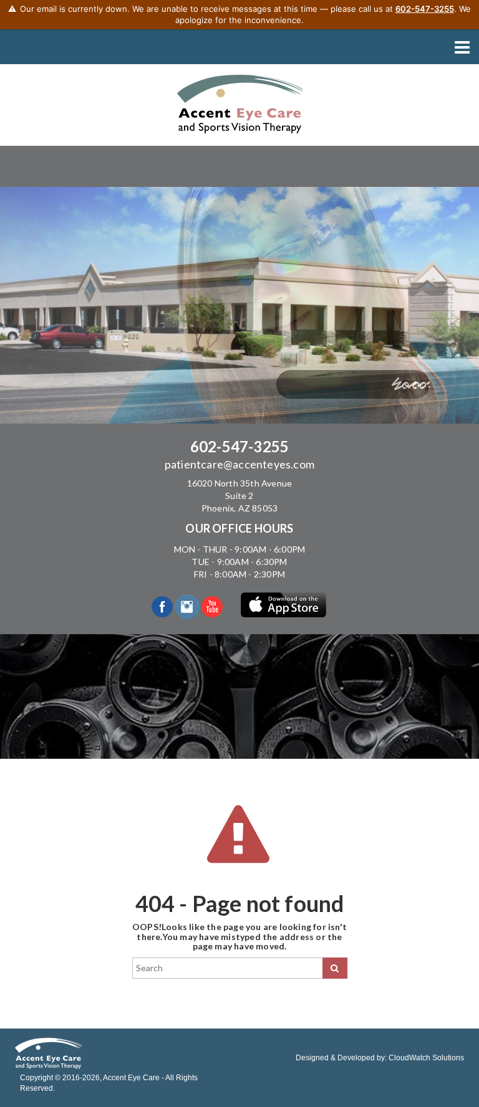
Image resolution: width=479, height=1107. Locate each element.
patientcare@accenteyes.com (239, 464)
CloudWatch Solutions (426, 1057)
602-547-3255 (239, 446)
